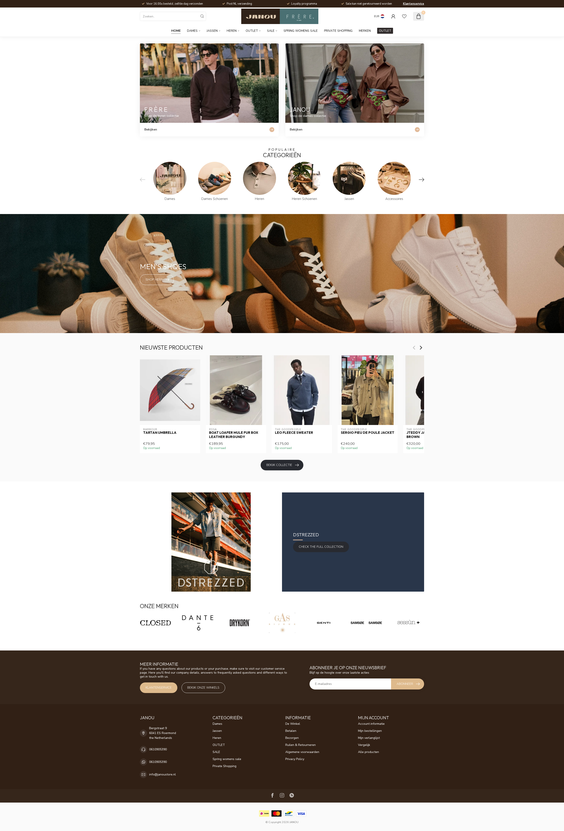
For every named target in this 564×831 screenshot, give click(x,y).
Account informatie (371, 724)
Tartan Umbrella (159, 433)
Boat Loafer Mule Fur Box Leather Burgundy (233, 435)
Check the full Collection (321, 547)
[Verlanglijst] (404, 16)
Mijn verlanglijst (369, 738)
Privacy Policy (294, 759)
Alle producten (368, 752)
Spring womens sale (301, 31)
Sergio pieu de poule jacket (367, 433)
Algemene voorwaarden (302, 752)
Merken (365, 31)
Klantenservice (413, 4)
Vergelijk (364, 745)
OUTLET (252, 31)
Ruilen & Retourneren (300, 745)
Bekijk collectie (279, 465)
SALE (271, 31)
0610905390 (158, 749)
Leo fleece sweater (294, 433)
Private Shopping (338, 31)
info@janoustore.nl (162, 774)
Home (176, 31)
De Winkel (292, 724)
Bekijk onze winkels (203, 688)
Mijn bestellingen (370, 731)
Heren (232, 31)
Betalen (290, 731)
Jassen (212, 31)
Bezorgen (292, 738)
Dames (192, 31)
